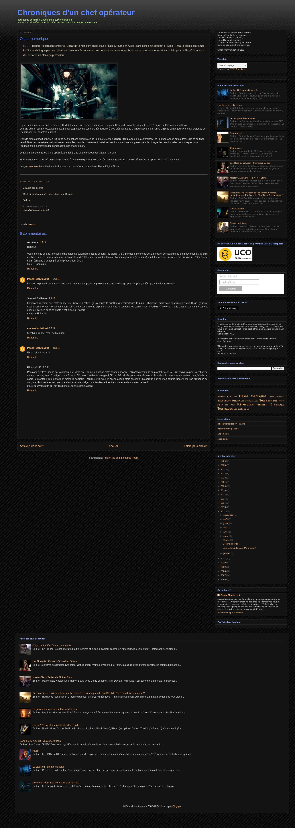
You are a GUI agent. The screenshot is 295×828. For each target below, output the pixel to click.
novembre (228, 515)
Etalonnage (280, 397)
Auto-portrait (236, 133)
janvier (226, 553)
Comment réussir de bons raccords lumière (55, 782)
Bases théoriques (252, 396)
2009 (223, 567)
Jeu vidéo (245, 401)
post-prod (272, 400)
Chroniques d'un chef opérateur (76, 12)
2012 (223, 511)
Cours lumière (237, 208)
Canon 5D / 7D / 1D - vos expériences (40, 741)
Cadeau (26, 200)
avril (225, 532)
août (225, 519)
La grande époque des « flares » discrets (54, 709)
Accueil (113, 446)
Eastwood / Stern (238, 223)
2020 (223, 486)
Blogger (176, 806)
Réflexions (261, 404)
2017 (223, 499)
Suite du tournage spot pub (36, 210)
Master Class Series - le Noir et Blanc (248, 178)
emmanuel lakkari (37, 328)
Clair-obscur (236, 148)
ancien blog (223, 434)
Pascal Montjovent (38, 279)
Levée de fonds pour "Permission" (239, 548)
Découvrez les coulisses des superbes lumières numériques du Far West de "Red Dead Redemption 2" (256, 194)
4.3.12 (52, 298)
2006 (223, 579)
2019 (223, 490)
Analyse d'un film (227, 396)
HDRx (35, 750)
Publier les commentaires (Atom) (121, 457)
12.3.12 (45, 367)
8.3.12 (52, 328)
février (226, 540)
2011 (223, 558)
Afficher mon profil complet (230, 612)
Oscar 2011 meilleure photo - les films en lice (56, 725)
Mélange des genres (33, 188)
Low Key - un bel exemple (230, 105)
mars (226, 536)
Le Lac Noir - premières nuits (244, 90)
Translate (240, 69)
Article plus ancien (195, 446)
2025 (223, 465)
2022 (223, 477)
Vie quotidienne (241, 409)
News (31, 224)
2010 (223, 562)
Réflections (245, 404)
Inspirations (224, 400)
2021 (223, 482)
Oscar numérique (34, 39)
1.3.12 (42, 242)
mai (225, 527)
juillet (226, 523)
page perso (222, 439)
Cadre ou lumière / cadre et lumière (51, 645)
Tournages (225, 408)
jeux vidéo (254, 401)
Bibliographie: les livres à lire (231, 424)
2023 (223, 473)
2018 (223, 494)
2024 (223, 469)
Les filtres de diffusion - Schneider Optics (250, 163)
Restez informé (228, 276)
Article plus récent (31, 446)
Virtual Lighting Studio (228, 428)
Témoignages (276, 404)
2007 (223, 575)
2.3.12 (56, 279)
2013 (223, 507)
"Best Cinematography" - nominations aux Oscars (48, 194)
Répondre (32, 268)
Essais (271, 397)
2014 (223, 503)
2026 (223, 461)
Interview (34, 166)
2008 (223, 571)
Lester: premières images (242, 118)
